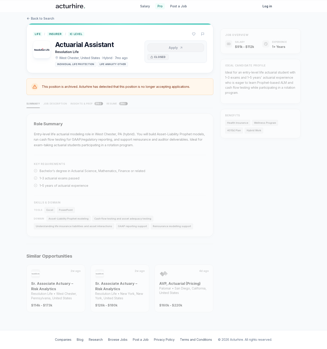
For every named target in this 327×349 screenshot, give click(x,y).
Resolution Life (67, 52)
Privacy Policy (164, 339)
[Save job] (194, 34)
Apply (173, 47)
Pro (160, 6)
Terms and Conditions (196, 339)
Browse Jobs (117, 339)
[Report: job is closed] (202, 34)
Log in (267, 6)
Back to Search (42, 18)
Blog (80, 339)
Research (96, 339)
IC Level (76, 34)
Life (37, 34)
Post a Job (178, 6)
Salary (145, 6)
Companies (63, 339)
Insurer (55, 34)
